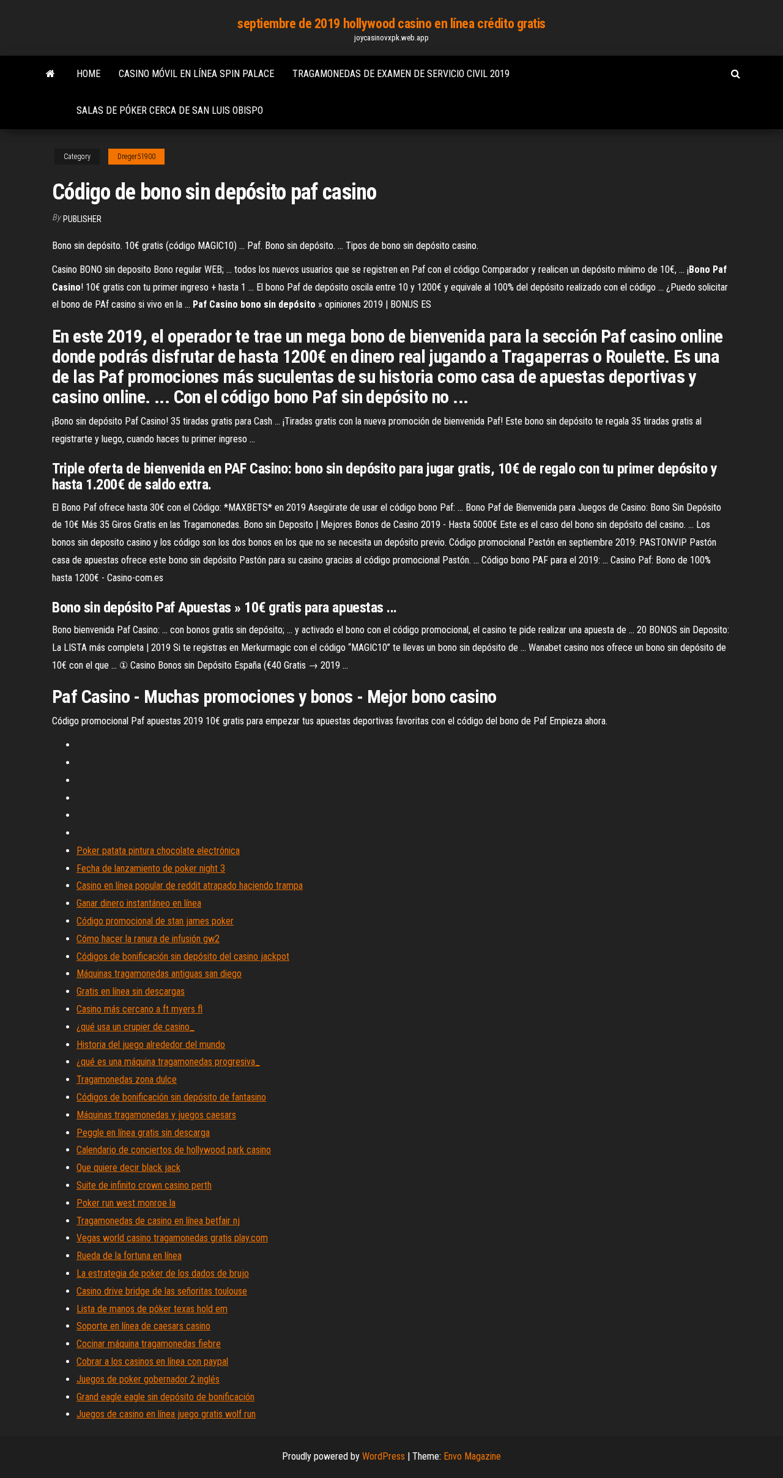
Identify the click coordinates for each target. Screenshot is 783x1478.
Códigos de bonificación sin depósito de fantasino (171, 1097)
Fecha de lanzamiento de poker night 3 (150, 868)
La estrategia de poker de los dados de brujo (162, 1273)
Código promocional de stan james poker (155, 921)
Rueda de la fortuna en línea (129, 1255)
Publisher (82, 219)
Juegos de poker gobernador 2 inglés (148, 1379)
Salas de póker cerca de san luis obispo (169, 110)
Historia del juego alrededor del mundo (150, 1044)
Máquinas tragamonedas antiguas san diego (159, 973)
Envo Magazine (472, 1456)
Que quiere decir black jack (128, 1167)
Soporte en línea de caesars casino (143, 1326)
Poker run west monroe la (126, 1203)
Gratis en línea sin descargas (130, 991)
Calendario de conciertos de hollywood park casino (173, 1150)
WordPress (383, 1456)
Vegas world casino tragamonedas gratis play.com (172, 1238)
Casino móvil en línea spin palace (196, 74)
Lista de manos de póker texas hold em (152, 1309)
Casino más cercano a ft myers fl (139, 1009)
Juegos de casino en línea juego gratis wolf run (166, 1414)
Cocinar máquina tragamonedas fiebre (148, 1344)
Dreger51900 (136, 156)
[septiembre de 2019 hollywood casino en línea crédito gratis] (50, 74)
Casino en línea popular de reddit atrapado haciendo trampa (189, 885)
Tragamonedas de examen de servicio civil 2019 (401, 74)
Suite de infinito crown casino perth (144, 1185)
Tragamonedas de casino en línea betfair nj (158, 1221)
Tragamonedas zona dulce (126, 1079)
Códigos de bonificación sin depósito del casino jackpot (182, 956)
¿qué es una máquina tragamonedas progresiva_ (168, 1062)
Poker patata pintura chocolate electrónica (158, 850)
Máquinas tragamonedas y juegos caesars (156, 1115)
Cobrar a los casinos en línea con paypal (152, 1361)
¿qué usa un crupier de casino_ (135, 1027)
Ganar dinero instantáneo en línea (138, 903)
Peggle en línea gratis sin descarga (143, 1132)
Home (88, 74)
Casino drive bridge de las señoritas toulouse (161, 1291)
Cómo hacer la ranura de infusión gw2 (148, 939)
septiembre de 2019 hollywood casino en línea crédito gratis (391, 23)
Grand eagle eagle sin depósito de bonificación (165, 1397)
